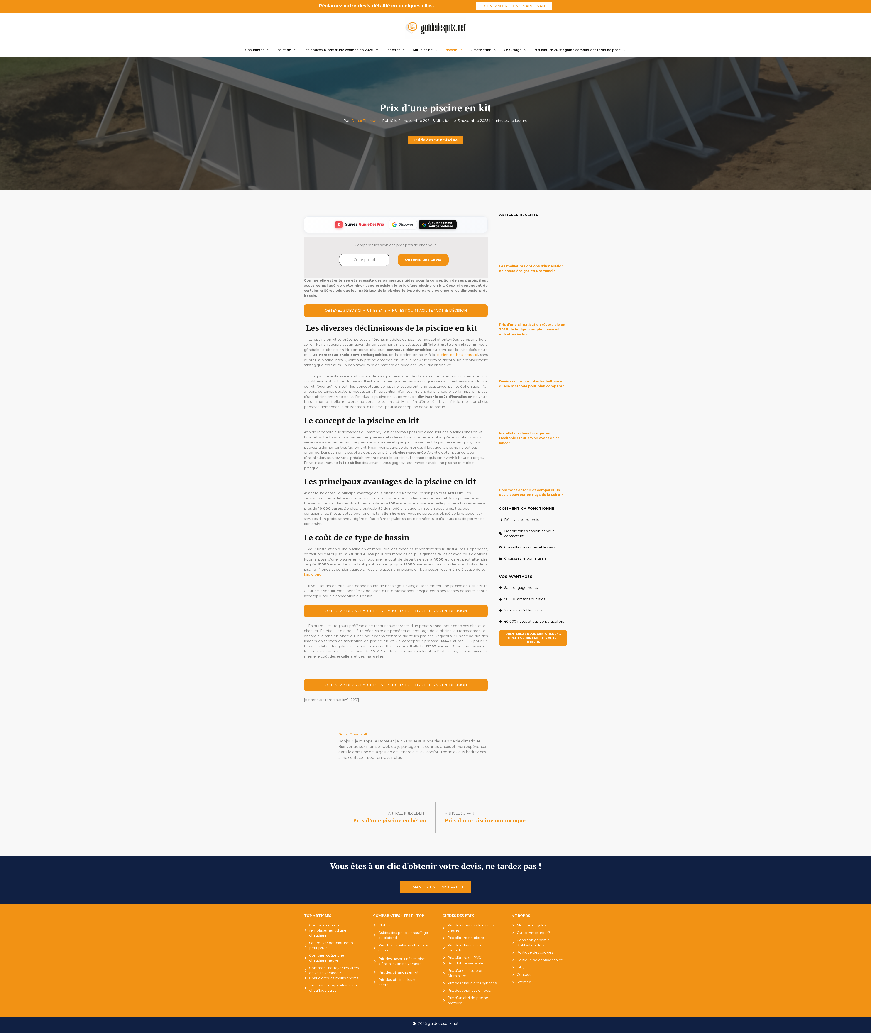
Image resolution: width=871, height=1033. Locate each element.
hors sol (471, 354)
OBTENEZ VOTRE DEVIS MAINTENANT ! (514, 6)
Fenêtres (392, 50)
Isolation (283, 50)
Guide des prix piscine (435, 139)
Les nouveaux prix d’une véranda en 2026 (338, 50)
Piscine (451, 50)
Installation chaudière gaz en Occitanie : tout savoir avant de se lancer (529, 438)
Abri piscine (423, 50)
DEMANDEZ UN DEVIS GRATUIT (435, 887)
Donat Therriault (366, 120)
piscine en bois (449, 354)
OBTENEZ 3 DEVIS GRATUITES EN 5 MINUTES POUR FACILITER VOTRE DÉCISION (396, 310)
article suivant (460, 813)
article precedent (407, 813)
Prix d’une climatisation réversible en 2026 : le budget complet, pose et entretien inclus (532, 329)
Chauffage (512, 50)
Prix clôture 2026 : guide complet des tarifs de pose (577, 50)
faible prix (312, 574)
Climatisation (480, 50)
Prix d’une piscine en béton (389, 820)
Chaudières (254, 50)
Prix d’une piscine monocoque (485, 820)
